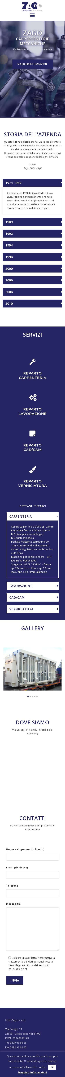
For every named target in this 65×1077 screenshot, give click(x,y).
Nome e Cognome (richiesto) (25, 849)
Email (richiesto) (17, 867)
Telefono (12, 885)
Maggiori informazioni (32, 1072)
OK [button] (52, 1067)
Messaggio (13, 903)
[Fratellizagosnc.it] (32, 6)
